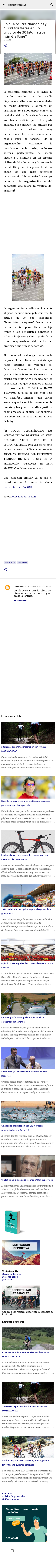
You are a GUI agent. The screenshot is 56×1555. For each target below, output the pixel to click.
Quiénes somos (10, 1499)
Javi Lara (7, 1279)
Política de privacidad (13, 1496)
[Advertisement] (28, 225)
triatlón (22, 562)
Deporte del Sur (17, 4)
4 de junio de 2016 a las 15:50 (37, 586)
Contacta (7, 1493)
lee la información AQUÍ (18, 487)
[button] (5, 46)
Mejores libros (10, 1277)
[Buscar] (52, 4)
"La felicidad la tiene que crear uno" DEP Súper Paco (27, 1180)
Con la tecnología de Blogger (30, 1551)
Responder (20, 600)
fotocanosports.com (23, 496)
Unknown (19, 586)
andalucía (10, 562)
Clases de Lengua (11, 1274)
